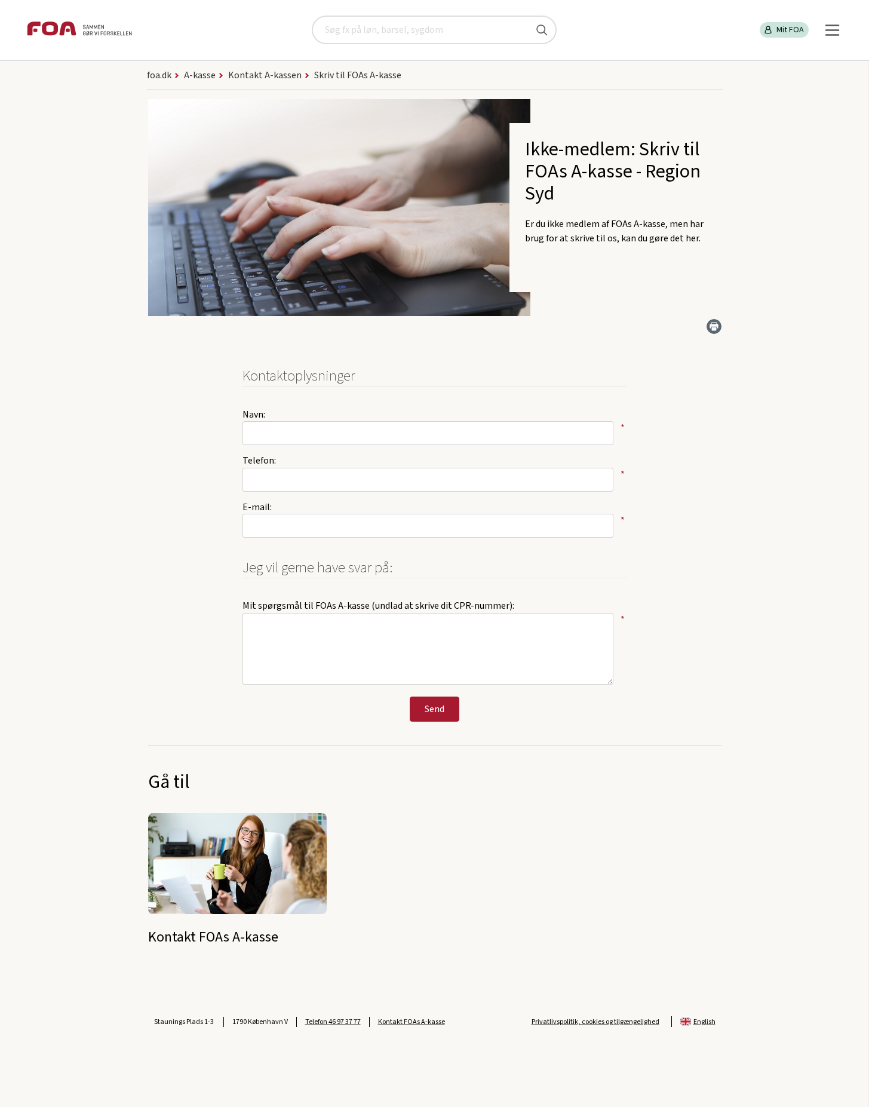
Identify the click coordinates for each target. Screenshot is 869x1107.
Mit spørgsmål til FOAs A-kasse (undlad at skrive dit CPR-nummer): (378, 605)
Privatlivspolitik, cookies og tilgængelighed (595, 1022)
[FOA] (79, 30)
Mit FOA (790, 30)
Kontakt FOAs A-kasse (411, 1022)
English (704, 1022)
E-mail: (257, 507)
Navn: (253, 414)
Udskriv (714, 326)
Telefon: (259, 460)
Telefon (333, 1022)
